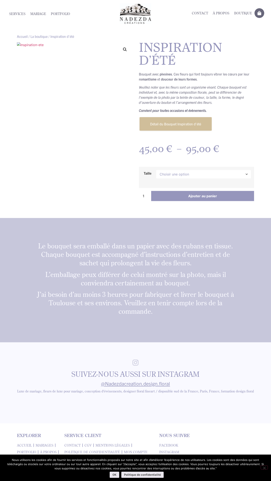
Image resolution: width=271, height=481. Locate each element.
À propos (221, 13)
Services (17, 14)
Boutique (243, 13)
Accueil (22, 36)
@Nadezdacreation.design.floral (135, 383)
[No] (264, 467)
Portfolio (60, 14)
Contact (200, 13)
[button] (125, 49)
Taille (147, 173)
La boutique (39, 36)
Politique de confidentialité (142, 474)
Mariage (38, 14)
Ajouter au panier (202, 196)
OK (114, 474)
